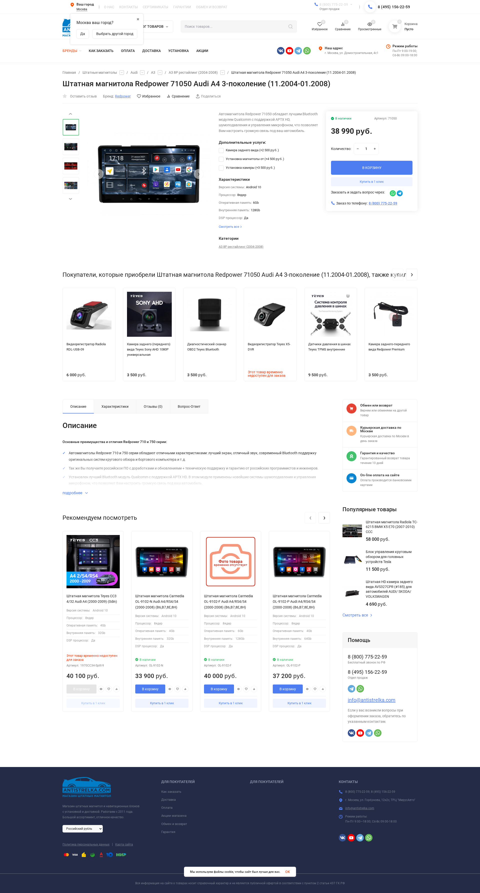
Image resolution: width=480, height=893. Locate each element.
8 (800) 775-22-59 (334, 4)
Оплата (166, 808)
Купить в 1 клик (372, 182)
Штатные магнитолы (99, 72)
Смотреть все (355, 615)
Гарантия (168, 832)
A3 (153, 72)
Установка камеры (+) (250, 168)
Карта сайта (124, 844)
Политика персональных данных (86, 844)
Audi (134, 72)
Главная (69, 72)
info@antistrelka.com (372, 700)
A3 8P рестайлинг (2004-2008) (193, 72)
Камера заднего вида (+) (252, 150)
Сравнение (181, 96)
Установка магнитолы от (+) (254, 159)
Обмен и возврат (174, 824)
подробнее (72, 492)
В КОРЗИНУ (372, 168)
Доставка (168, 800)
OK (287, 872)
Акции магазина (173, 816)
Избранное (151, 96)
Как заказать (171, 792)
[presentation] (99, 174)
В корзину (81, 689)
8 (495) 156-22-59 (394, 6)
